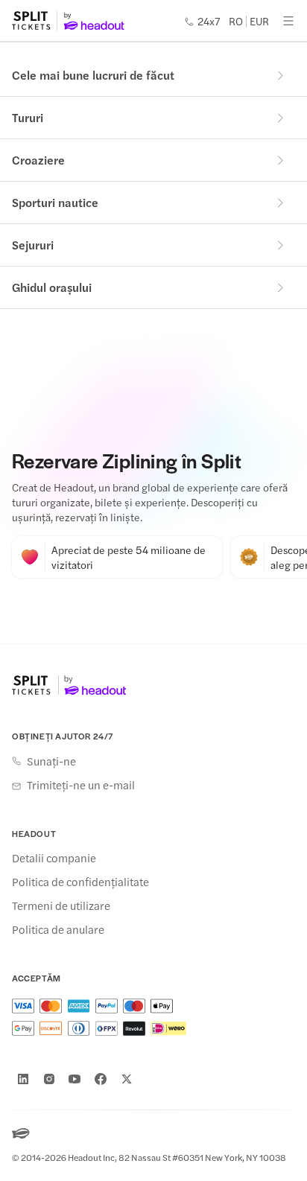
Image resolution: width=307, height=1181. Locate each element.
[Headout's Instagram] (49, 1079)
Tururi (27, 117)
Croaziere (38, 159)
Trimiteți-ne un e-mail (81, 784)
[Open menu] (288, 20)
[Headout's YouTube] (74, 1079)
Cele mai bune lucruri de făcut (93, 74)
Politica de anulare (58, 929)
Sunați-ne (51, 761)
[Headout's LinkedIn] (23, 1079)
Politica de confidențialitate (80, 881)
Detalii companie (54, 857)
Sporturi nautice (55, 202)
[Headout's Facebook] (101, 1079)
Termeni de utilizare (61, 905)
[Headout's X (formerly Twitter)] (127, 1079)
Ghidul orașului (52, 287)
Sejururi (33, 244)
